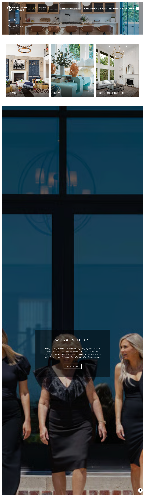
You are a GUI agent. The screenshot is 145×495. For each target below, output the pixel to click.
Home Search (90, 8)
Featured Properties (70, 8)
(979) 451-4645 (120, 8)
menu (131, 8)
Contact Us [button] (72, 366)
